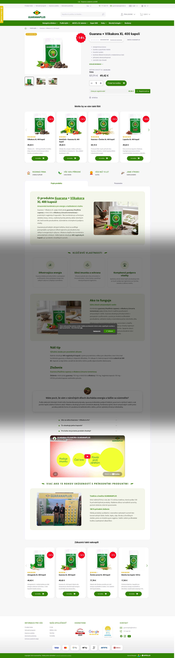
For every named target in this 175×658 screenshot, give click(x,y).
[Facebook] (121, 636)
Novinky (52, 633)
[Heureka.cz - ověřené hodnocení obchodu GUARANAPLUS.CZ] (108, 632)
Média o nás (53, 630)
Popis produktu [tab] (56, 183)
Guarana (61, 198)
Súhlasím (110, 331)
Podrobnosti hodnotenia (116, 40)
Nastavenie (96, 331)
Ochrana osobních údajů (32, 639)
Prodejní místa (29, 6)
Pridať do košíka (114, 83)
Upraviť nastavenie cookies (63, 655)
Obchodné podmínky (67, 6)
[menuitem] (50, 23)
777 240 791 (127, 631)
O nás (51, 627)
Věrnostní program (41, 6)
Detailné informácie (95, 64)
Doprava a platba (54, 6)
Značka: (133, 39)
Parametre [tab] (118, 183)
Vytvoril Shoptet (131, 655)
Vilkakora (77, 198)
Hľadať (103, 14)
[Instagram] (125, 636)
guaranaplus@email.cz (130, 627)
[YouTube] (129, 636)
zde (81, 328)
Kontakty (52, 636)
